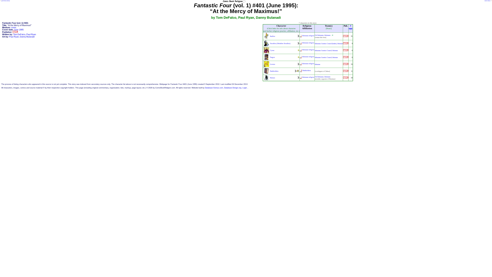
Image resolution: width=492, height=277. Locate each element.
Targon (272, 57)
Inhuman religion (308, 36)
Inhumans (327, 35)
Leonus (272, 64)
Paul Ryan (31, 34)
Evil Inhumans (319, 35)
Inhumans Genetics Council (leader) (326, 43)
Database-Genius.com (214, 88)
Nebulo (272, 78)
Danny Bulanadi (27, 37)
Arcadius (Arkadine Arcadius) (280, 43)
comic (13, 27)
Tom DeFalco (19, 34)
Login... (245, 88)
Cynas (272, 50)
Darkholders (274, 71)
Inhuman (340, 43)
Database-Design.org (232, 88)
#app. (351, 27)
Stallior (272, 36)
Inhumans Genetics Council (323, 50)
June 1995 (19, 30)
